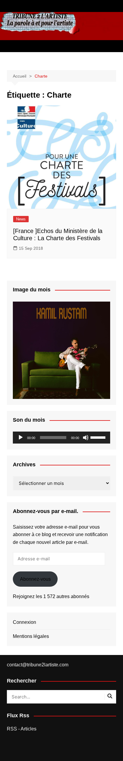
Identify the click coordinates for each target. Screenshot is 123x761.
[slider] (98, 437)
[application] (61, 438)
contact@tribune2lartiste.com (37, 664)
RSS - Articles (21, 728)
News (21, 219)
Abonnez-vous (35, 579)
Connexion (24, 622)
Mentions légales (31, 636)
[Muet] (86, 438)
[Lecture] (21, 438)
